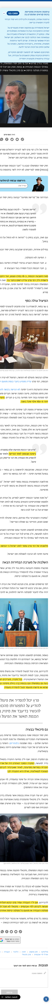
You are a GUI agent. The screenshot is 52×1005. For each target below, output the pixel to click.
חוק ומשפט (33, 952)
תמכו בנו (13, 13)
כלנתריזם (14, 743)
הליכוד (15, 952)
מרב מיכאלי (26, 955)
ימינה (24, 952)
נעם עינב (7, 134)
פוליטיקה (44, 952)
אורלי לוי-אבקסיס (41, 955)
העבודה (7, 952)
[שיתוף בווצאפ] (2, 931)
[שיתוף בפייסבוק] (6, 140)
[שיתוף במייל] (17, 140)
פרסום (9, 992)
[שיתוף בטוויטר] (12, 140)
